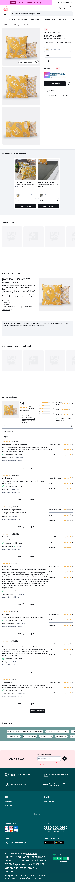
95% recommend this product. (63, 419)
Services (47, 797)
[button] (70, 7)
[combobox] (37, 427)
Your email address (44, 755)
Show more (37, 814)
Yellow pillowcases (46, 736)
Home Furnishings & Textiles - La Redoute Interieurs (24, 732)
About (6, 797)
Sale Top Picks (36, 19)
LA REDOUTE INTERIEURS (52, 33)
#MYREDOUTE (9, 805)
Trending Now (50, 19)
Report (32, 468)
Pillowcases (9, 25)
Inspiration (8, 801)
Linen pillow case (61, 736)
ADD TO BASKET (55, 84)
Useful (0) (20, 468)
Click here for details (31, 853)
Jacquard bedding (13, 736)
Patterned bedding (29, 736)
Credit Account (49, 801)
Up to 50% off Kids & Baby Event (15, 19)
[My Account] (59, 7)
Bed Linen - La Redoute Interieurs (57, 732)
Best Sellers (63, 19)
